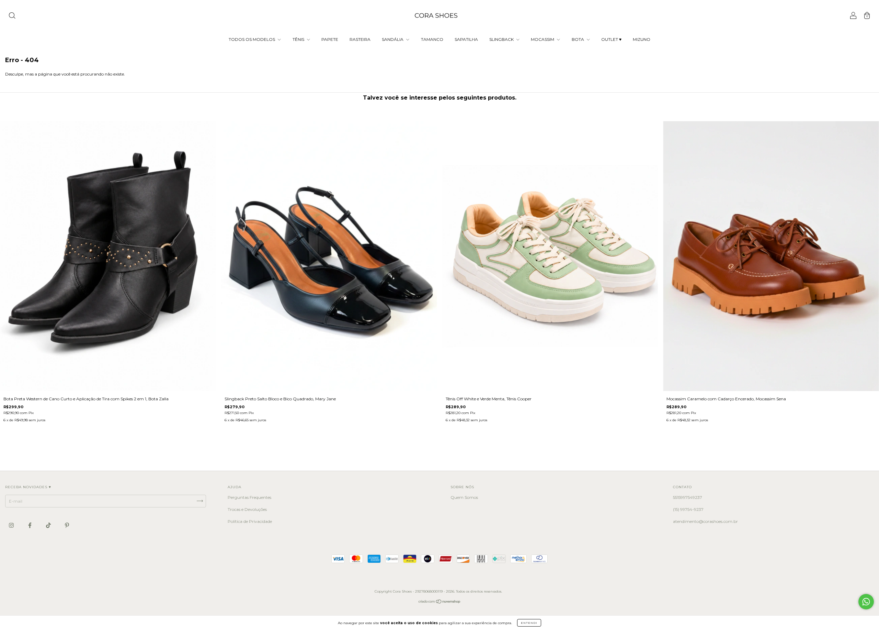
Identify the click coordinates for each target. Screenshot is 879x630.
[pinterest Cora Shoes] (67, 525)
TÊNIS (299, 39)
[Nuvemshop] (439, 602)
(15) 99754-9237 (688, 509)
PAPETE (329, 39)
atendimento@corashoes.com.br (705, 521)
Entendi (529, 623)
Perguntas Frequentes (249, 497)
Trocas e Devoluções (247, 509)
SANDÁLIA (393, 39)
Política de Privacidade (250, 521)
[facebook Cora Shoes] (30, 525)
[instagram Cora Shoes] (12, 525)
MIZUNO (641, 39)
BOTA (578, 39)
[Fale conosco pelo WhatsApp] (866, 601)
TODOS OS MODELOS (252, 39)
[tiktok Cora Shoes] (49, 525)
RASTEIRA (360, 39)
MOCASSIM (543, 39)
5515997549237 (687, 497)
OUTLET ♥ (611, 39)
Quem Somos (464, 497)
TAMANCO (432, 39)
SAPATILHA (466, 39)
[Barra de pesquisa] (12, 16)
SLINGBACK (502, 39)
